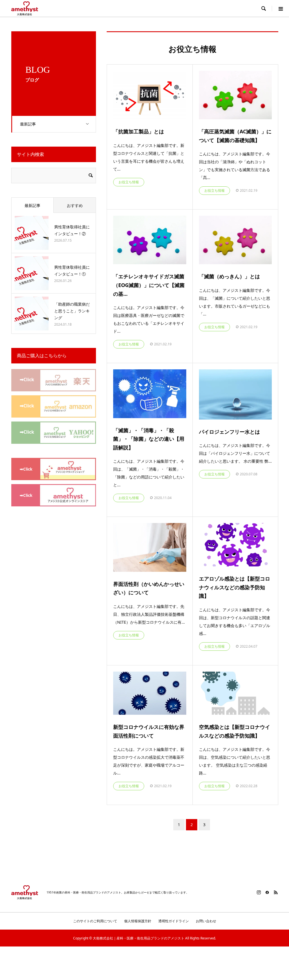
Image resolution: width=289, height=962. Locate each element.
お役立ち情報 (129, 182)
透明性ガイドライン (173, 921)
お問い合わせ (206, 921)
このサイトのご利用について (95, 921)
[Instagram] (259, 892)
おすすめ (75, 205)
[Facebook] (267, 892)
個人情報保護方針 (137, 921)
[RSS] (276, 892)
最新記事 (28, 124)
